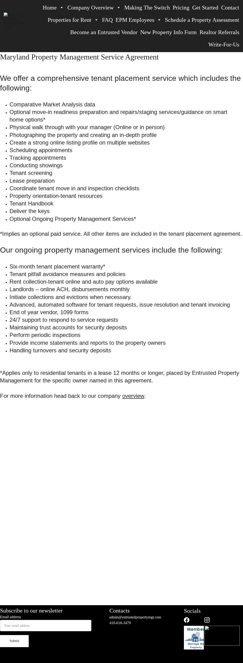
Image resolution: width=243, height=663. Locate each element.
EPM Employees (135, 20)
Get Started (205, 8)
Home (50, 8)
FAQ (107, 20)
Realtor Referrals (219, 32)
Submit (14, 641)
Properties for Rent (69, 20)
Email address (10, 617)
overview (133, 396)
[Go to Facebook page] (186, 620)
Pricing (181, 8)
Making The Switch (147, 8)
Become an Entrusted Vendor (103, 32)
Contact (230, 8)
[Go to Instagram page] (207, 620)
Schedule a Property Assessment (202, 20)
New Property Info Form (168, 32)
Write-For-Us (223, 44)
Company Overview (90, 8)
